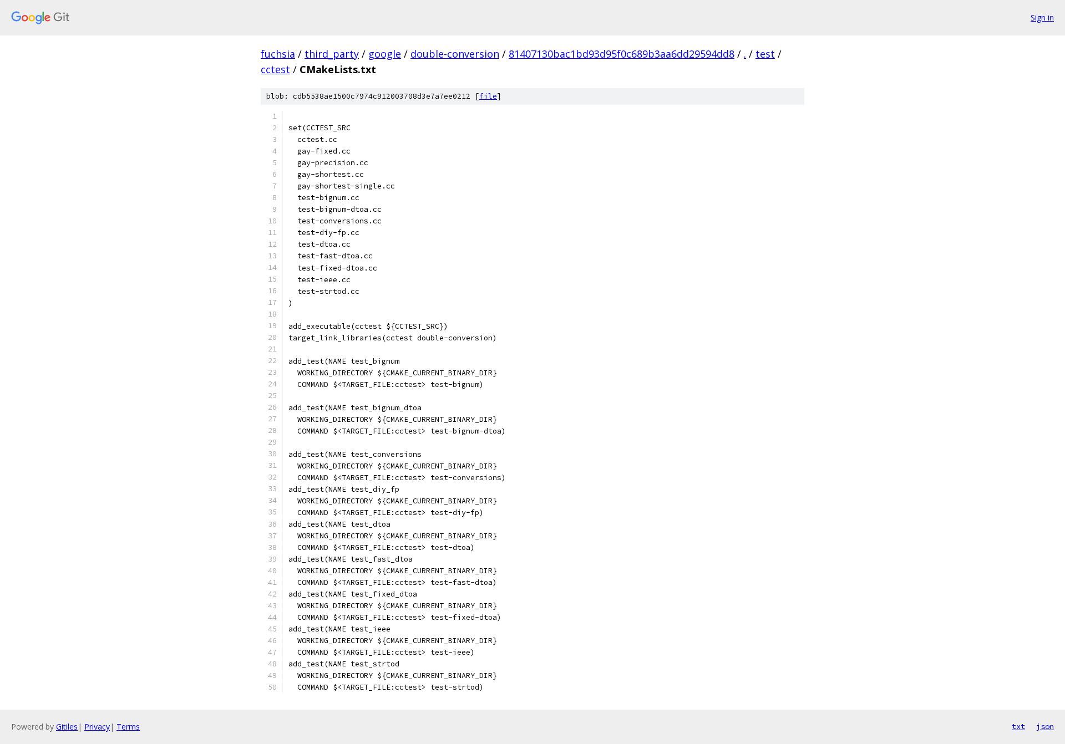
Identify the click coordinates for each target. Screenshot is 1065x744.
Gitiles (67, 726)
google (384, 53)
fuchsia (278, 53)
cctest (275, 69)
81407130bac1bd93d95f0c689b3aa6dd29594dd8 (621, 53)
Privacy (97, 726)
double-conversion (454, 53)
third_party (332, 53)
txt (1018, 726)
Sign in (1042, 17)
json (1045, 726)
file (488, 96)
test (765, 53)
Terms (128, 726)
